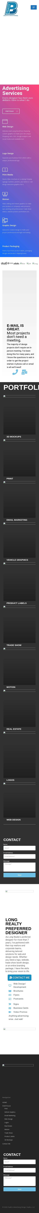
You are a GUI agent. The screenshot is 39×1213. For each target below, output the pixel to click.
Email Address (8, 853)
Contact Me (6, 1144)
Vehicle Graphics (17, 560)
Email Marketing (17, 520)
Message (6, 861)
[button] (34, 7)
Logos (10, 780)
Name (5, 844)
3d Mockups (14, 436)
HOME (4, 1102)
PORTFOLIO (6, 1106)
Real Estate (14, 729)
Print (10, 478)
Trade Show (14, 645)
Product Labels (17, 603)
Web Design (14, 820)
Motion (11, 687)
